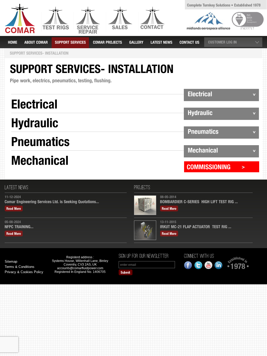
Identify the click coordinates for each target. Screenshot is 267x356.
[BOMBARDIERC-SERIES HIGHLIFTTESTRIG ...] (205, 202)
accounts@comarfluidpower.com (80, 268)
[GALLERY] (136, 42)
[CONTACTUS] (189, 42)
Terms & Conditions (19, 267)
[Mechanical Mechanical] (135, 159)
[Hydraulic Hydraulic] (135, 122)
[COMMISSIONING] (221, 166)
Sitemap (11, 261)
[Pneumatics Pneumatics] (135, 141)
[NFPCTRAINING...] (66, 227)
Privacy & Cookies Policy (24, 272)
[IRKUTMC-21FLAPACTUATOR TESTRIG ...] (205, 227)
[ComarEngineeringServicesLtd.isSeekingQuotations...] (66, 202)
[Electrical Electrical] (135, 103)
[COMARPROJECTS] (107, 42)
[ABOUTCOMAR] (36, 42)
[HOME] (12, 42)
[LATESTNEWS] (161, 42)
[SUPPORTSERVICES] (70, 42)
